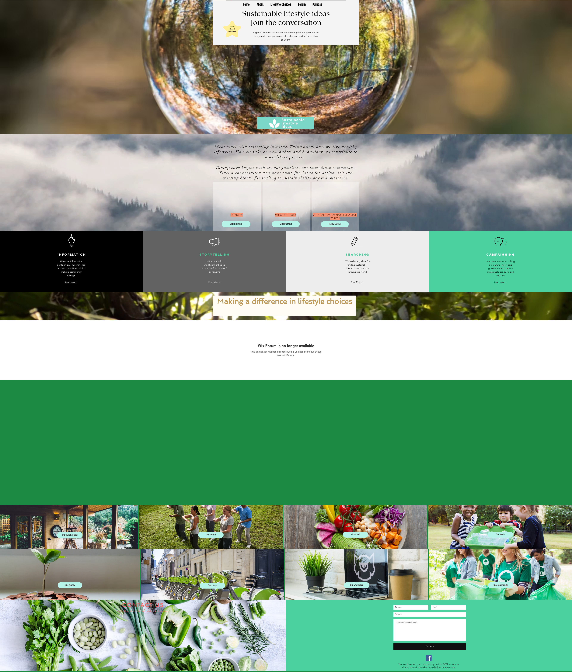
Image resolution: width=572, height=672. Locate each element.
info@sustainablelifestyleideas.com (143, 611)
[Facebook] (429, 658)
